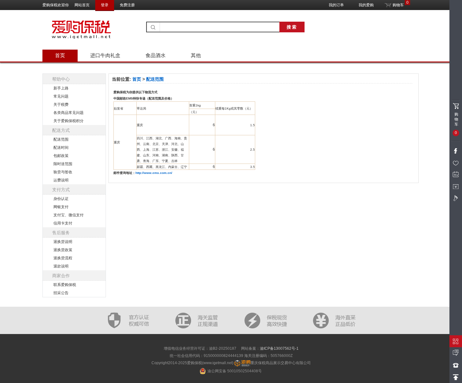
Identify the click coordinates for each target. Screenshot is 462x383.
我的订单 (336, 5)
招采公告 (61, 293)
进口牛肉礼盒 (105, 55)
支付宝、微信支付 (68, 215)
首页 (60, 55)
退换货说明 (62, 242)
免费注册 (127, 5)
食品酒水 (156, 55)
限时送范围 (62, 164)
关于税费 (61, 104)
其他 (196, 55)
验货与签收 (62, 172)
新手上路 (61, 88)
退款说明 (61, 266)
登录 (104, 5)
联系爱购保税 (64, 285)
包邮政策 (61, 156)
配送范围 (61, 139)
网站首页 (82, 5)
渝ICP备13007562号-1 (279, 348)
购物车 (398, 3)
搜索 (292, 27)
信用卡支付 (62, 223)
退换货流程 (62, 258)
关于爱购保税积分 (68, 121)
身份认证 (61, 199)
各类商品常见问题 (68, 113)
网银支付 (61, 207)
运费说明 (61, 180)
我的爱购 (366, 5)
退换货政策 (62, 250)
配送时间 (61, 147)
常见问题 (61, 96)
